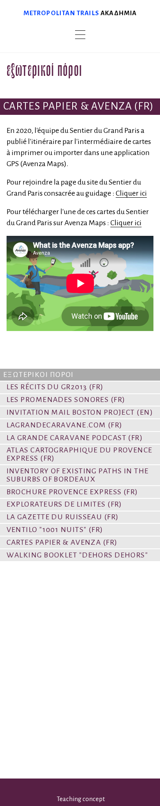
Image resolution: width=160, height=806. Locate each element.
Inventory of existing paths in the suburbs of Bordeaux (78, 475)
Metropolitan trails (61, 12)
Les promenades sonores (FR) (66, 399)
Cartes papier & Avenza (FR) (62, 542)
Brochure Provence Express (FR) (72, 492)
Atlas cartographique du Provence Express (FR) (80, 454)
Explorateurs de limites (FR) (64, 504)
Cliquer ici (131, 193)
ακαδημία (119, 12)
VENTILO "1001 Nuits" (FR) (55, 529)
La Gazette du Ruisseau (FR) (63, 517)
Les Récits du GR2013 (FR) (55, 387)
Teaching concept (81, 799)
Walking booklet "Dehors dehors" (78, 555)
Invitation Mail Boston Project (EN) (80, 412)
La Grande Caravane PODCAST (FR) (75, 438)
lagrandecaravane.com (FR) (65, 425)
